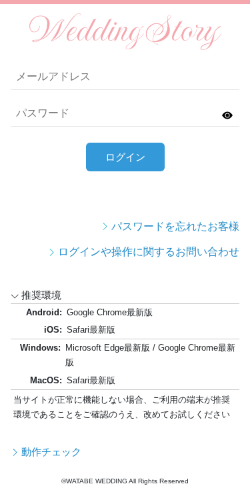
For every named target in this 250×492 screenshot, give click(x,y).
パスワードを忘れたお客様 (175, 226)
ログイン (125, 157)
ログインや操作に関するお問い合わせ (148, 251)
